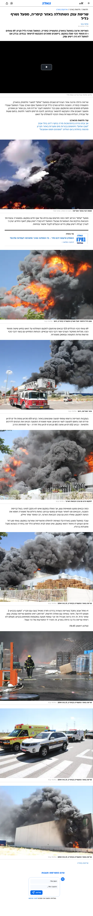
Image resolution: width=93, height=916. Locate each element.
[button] (81, 3)
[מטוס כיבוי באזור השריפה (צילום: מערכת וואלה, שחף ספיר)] (46, 176)
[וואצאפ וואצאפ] (11, 3)
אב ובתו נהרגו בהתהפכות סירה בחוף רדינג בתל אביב (63, 123)
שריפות (85, 863)
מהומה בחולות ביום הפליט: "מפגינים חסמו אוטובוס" (63, 129)
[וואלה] (46, 3)
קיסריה (79, 863)
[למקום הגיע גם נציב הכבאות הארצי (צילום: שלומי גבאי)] (46, 467)
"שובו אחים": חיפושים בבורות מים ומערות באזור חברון (62, 126)
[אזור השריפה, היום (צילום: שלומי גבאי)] (46, 377)
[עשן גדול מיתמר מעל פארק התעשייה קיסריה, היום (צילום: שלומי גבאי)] (46, 287)
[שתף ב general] (7, 3)
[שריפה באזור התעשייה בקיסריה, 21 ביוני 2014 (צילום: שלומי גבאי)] (46, 569)
